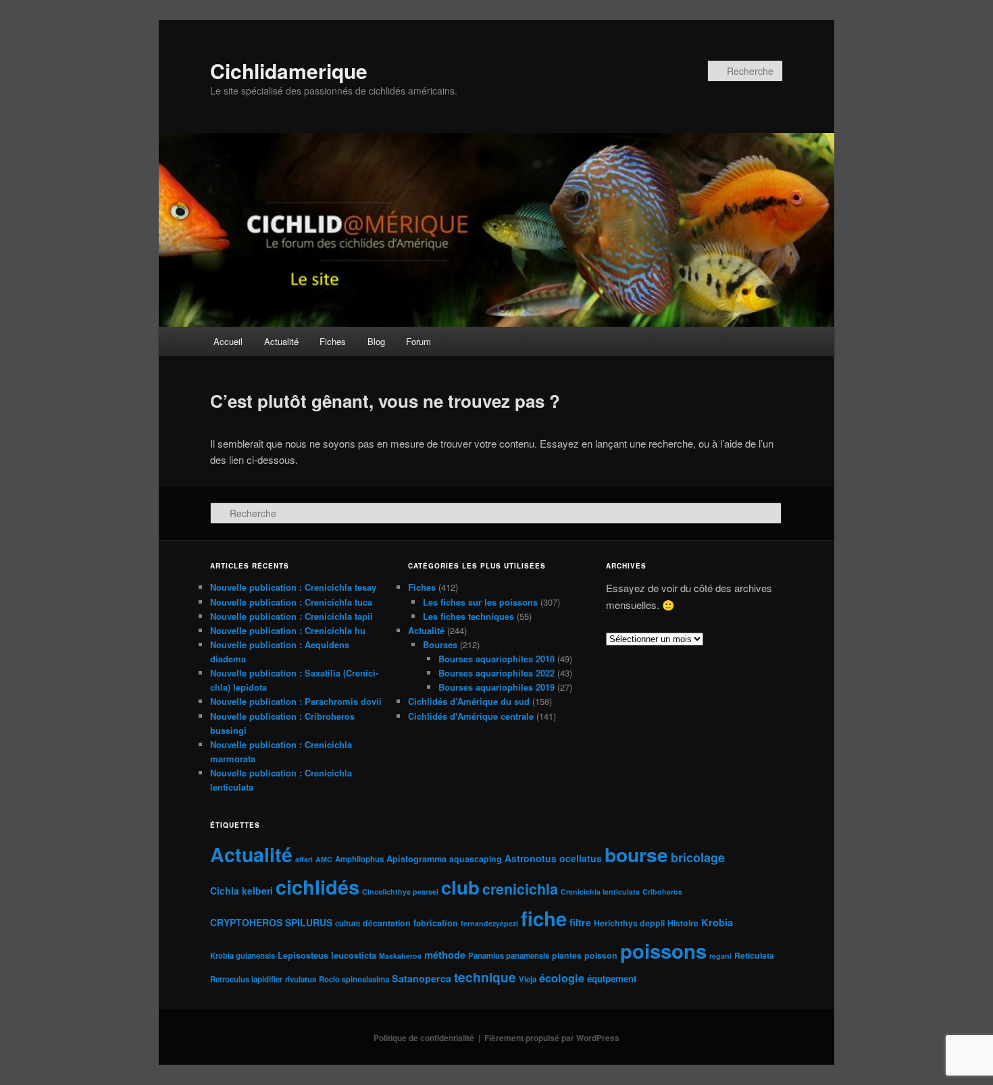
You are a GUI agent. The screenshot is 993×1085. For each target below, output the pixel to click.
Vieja (527, 979)
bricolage (698, 857)
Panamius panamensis (508, 955)
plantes (567, 955)
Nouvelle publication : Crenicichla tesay (293, 587)
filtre (580, 922)
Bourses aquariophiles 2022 (496, 672)
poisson (600, 955)
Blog (376, 341)
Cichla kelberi (241, 890)
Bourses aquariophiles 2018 (496, 658)
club (460, 887)
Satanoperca (421, 978)
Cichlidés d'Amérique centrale (471, 716)
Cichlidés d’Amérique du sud (469, 701)
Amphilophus (359, 859)
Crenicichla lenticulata (600, 891)
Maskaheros (400, 956)
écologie (561, 978)
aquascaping (475, 859)
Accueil (228, 341)
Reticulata (754, 955)
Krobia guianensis (242, 955)
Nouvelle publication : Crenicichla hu (287, 630)
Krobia (717, 922)
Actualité (281, 341)
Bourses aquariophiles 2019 (496, 687)
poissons (663, 950)
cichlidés (317, 886)
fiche (544, 918)
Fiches (333, 341)
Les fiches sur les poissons (480, 602)
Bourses (440, 644)
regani (720, 956)
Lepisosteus (303, 955)
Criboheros (662, 891)
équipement (611, 978)
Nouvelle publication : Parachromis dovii (296, 701)
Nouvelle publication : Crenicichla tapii (291, 616)
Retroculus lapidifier (246, 979)
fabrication (435, 922)
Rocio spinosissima (354, 979)
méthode (444, 954)
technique (485, 977)
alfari (304, 859)
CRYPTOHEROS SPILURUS (271, 922)
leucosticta (353, 955)
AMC (323, 859)
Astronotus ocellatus (553, 858)
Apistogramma (416, 858)
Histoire (682, 923)
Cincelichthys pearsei (400, 891)
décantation (387, 923)
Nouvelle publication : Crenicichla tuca (291, 602)
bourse (636, 854)
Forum (418, 341)
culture (347, 923)
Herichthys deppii (629, 923)
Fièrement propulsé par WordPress (551, 1038)
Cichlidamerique (288, 70)
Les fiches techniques (468, 616)
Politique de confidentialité (424, 1038)
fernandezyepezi (489, 923)
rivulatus (300, 979)
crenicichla (520, 888)
